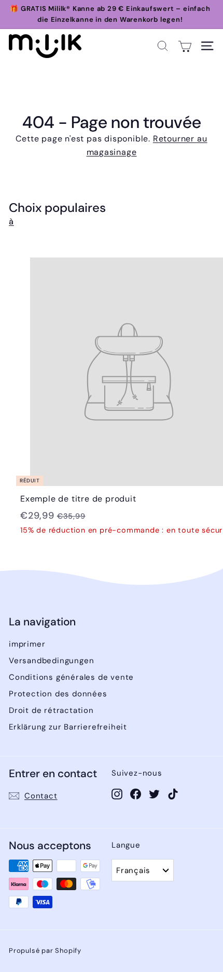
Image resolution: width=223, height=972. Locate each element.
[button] (162, 46)
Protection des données (58, 694)
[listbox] (143, 870)
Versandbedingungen (51, 660)
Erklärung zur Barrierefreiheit (68, 727)
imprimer (27, 644)
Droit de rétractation (51, 710)
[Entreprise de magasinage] (185, 46)
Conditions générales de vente (71, 677)
